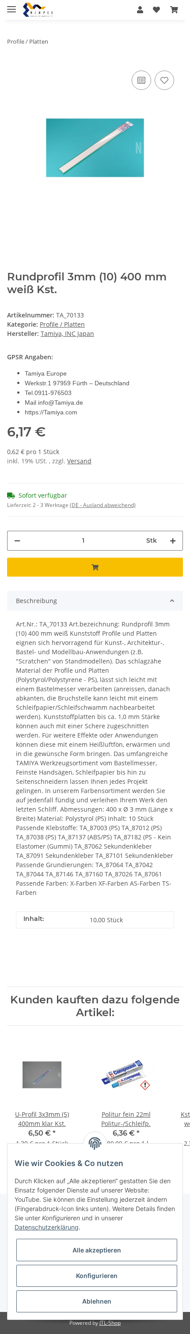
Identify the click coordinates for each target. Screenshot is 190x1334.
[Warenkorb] (174, 10)
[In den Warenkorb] (95, 567)
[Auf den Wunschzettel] (164, 80)
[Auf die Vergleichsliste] (141, 80)
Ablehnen (96, 1301)
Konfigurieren (97, 1275)
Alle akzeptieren (96, 1250)
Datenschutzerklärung (47, 1227)
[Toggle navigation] (11, 5)
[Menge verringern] (17, 540)
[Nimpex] (38, 10)
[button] (140, 10)
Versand (79, 461)
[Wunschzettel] (156, 10)
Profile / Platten (62, 324)
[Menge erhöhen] (172, 540)
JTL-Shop (110, 1323)
